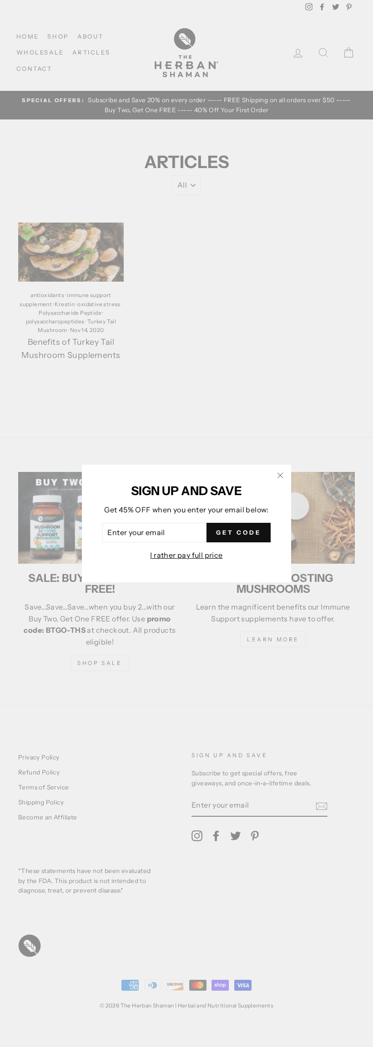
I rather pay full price (186, 555)
